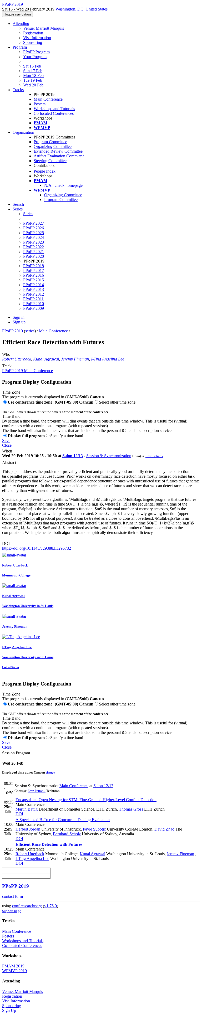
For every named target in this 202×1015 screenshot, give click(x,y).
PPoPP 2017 (33, 270)
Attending (21, 23)
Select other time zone (117, 402)
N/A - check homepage (63, 185)
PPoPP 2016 (33, 275)
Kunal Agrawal (46, 359)
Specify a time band (66, 436)
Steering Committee (50, 160)
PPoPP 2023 (33, 242)
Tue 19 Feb (32, 80)
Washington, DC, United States (81, 9)
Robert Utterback (16, 359)
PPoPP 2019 (12, 331)
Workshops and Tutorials (54, 108)
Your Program (35, 56)
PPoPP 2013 (33, 289)
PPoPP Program (36, 52)
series (29, 331)
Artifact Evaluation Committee (59, 156)
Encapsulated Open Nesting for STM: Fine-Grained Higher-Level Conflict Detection (86, 799)
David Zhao (164, 829)
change (50, 772)
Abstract (9, 462)
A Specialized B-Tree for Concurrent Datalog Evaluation (63, 819)
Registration (33, 33)
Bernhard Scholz (67, 834)
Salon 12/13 (72, 456)
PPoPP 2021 (33, 251)
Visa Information (37, 37)
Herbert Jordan (28, 829)
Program (20, 47)
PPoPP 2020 (33, 256)
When (7, 451)
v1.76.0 (50, 906)
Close (7, 445)
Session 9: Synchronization (108, 456)
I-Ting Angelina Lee (107, 359)
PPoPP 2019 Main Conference (27, 370)
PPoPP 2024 (33, 237)
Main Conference (48, 99)
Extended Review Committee (58, 151)
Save (6, 440)
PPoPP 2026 (33, 228)
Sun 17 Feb (32, 71)
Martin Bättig (27, 809)
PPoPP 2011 (33, 299)
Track (7, 366)
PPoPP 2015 (33, 280)
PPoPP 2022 (33, 247)
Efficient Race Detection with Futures (49, 844)
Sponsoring (32, 42)
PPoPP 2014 (33, 284)
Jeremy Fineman (75, 359)
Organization (23, 132)
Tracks (18, 89)
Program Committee (50, 142)
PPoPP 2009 (33, 308)
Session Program (16, 753)
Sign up (19, 322)
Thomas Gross (131, 809)
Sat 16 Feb (32, 66)
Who (6, 354)
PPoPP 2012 (33, 294)
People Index (44, 171)
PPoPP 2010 (33, 303)
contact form (12, 896)
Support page (11, 911)
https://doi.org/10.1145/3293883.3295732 (36, 548)
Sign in (18, 317)
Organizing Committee (53, 146)
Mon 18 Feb (33, 75)
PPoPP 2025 (33, 232)
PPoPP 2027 (33, 223)
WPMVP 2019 (14, 970)
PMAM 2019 (13, 966)
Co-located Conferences (54, 113)
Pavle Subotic (94, 829)
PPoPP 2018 (33, 266)
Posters (40, 104)
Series (28, 214)
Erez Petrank (154, 456)
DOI (6, 543)
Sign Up (9, 1010)
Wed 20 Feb (33, 85)
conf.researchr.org (27, 906)
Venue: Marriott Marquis (43, 28)
